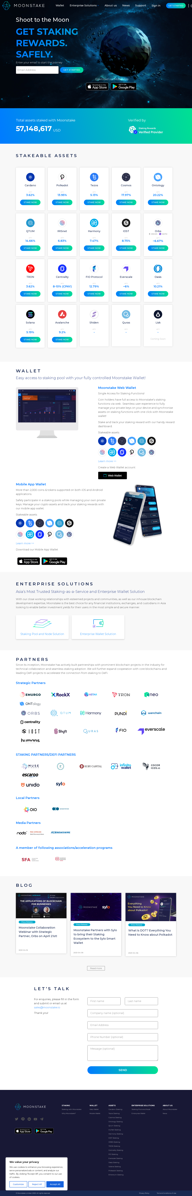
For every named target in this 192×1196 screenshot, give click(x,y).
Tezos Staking (114, 1113)
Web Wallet (94, 1109)
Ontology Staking (116, 1121)
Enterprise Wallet (138, 1113)
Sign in (156, 5)
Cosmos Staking (115, 1117)
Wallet (60, 5)
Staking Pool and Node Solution (42, 634)
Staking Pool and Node (141, 1109)
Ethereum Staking (116, 1175)
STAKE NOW (30, 202)
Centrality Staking (116, 1150)
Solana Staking (115, 1166)
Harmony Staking (116, 1134)
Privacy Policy (144, 1193)
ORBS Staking (114, 1142)
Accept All (55, 1184)
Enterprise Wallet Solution (98, 634)
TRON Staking (114, 1146)
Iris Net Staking (115, 1130)
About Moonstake (170, 1109)
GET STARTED (175, 5)
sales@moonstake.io (47, 1007)
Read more (96, 968)
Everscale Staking (116, 1158)
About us (111, 5)
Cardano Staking (115, 1109)
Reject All (37, 1184)
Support (140, 5)
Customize (18, 1184)
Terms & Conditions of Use (166, 1193)
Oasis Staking (114, 1162)
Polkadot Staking (116, 1171)
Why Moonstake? (69, 1113)
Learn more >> (107, 461)
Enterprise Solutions (83, 5)
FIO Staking (113, 1154)
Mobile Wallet (95, 1113)
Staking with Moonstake (71, 1109)
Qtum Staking (114, 1126)
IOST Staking (114, 1138)
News (126, 5)
